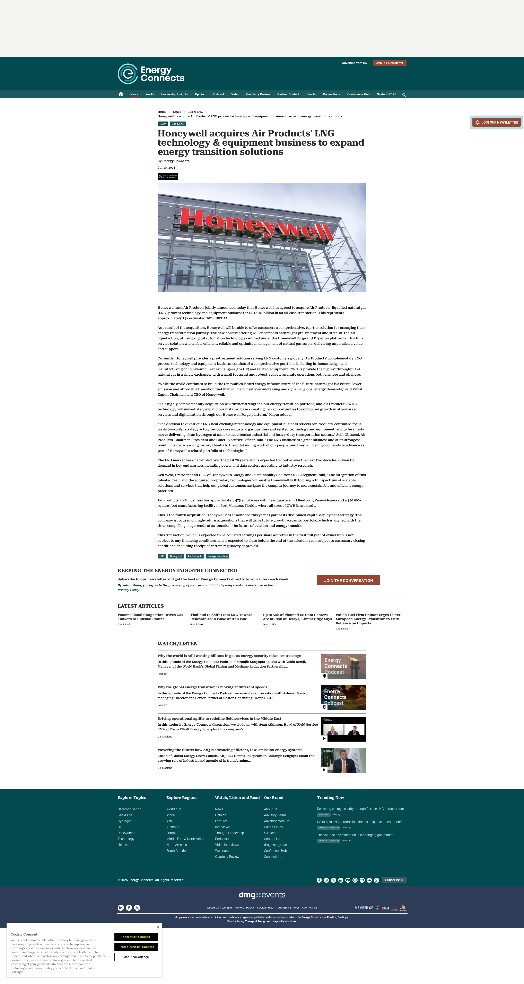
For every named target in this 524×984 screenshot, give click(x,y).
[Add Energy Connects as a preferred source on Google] (168, 176)
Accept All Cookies (136, 936)
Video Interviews (227, 845)
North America (176, 845)
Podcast (218, 94)
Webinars (222, 851)
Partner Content (288, 94)
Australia (172, 827)
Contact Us (272, 839)
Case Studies (273, 827)
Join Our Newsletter (389, 63)
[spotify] (362, 880)
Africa (170, 815)
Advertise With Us (354, 63)
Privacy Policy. (129, 590)
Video (235, 94)
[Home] (121, 94)
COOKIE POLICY (266, 907)
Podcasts (222, 839)
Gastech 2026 (386, 94)
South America (176, 851)
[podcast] (355, 880)
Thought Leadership (229, 833)
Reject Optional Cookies (136, 946)
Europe (171, 833)
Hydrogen (125, 821)
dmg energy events (277, 845)
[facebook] (319, 880)
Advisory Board (275, 815)
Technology (126, 839)
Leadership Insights (174, 94)
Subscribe (271, 833)
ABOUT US (213, 907)
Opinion (200, 94)
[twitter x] (333, 880)
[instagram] (326, 880)
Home (162, 111)
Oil (120, 827)
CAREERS (227, 907)
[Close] (158, 927)
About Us (270, 809)
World (150, 94)
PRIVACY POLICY (244, 907)
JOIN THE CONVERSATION (348, 580)
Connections (331, 94)
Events (311, 94)
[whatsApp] (376, 880)
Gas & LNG (195, 111)
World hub (173, 809)
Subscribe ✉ (394, 880)
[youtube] (347, 880)
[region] (84, 950)
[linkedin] (340, 880)
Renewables (126, 833)
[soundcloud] (369, 880)
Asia (169, 821)
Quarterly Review (258, 94)
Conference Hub (358, 94)
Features (221, 821)
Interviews (222, 827)
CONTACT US (309, 907)
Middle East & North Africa (185, 839)
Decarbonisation (129, 809)
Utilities (123, 845)
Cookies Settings (288, 907)
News (134, 94)
